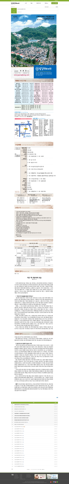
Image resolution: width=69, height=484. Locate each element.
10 (40, 469)
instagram (55, 482)
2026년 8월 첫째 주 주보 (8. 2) (18, 435)
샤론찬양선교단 (29, 475)
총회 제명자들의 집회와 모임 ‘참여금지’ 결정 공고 (20, 422)
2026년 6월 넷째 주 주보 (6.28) (18, 446)
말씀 (31, 3)
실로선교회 (16, 475)
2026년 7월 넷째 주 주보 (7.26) (18, 437)
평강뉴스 (46, 3)
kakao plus (52, 482)
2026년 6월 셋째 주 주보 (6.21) (18, 448)
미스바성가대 (28, 474)
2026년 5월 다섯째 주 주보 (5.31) (19, 455)
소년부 (21, 474)
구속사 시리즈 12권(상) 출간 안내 (18, 411)
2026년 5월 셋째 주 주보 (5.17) (18, 459)
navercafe (57, 482)
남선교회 (16, 474)
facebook (54, 482)
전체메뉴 (54, 3)
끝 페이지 (43, 469)
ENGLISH (56, 0)
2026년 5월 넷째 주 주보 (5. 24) (18, 457)
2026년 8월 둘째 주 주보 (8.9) (18, 433)
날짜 (55, 402)
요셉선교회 (16, 476)
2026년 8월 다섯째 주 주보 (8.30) (19, 426)
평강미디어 (38, 3)
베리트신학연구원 (29, 476)
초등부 (21, 475)
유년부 (21, 476)
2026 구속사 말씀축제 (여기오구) (18, 466)
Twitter (56, 397)
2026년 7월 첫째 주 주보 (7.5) (18, 444)
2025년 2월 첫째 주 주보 (21, 9)
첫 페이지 (28, 469)
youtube (50, 482)
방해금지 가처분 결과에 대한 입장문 (19, 424)
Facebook (57, 397)
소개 (26, 3)
